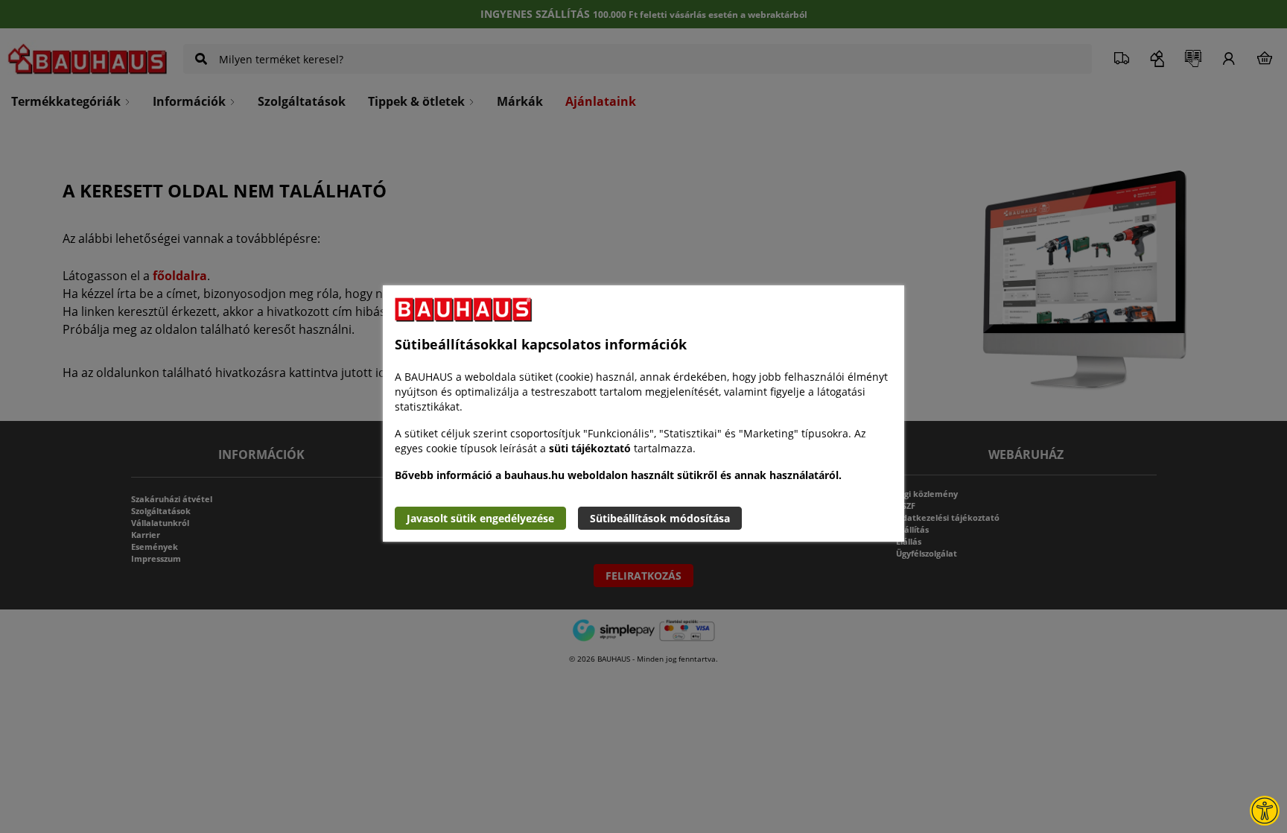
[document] (643, 413)
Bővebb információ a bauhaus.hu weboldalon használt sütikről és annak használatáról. (618, 475)
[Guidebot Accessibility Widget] (1265, 811)
